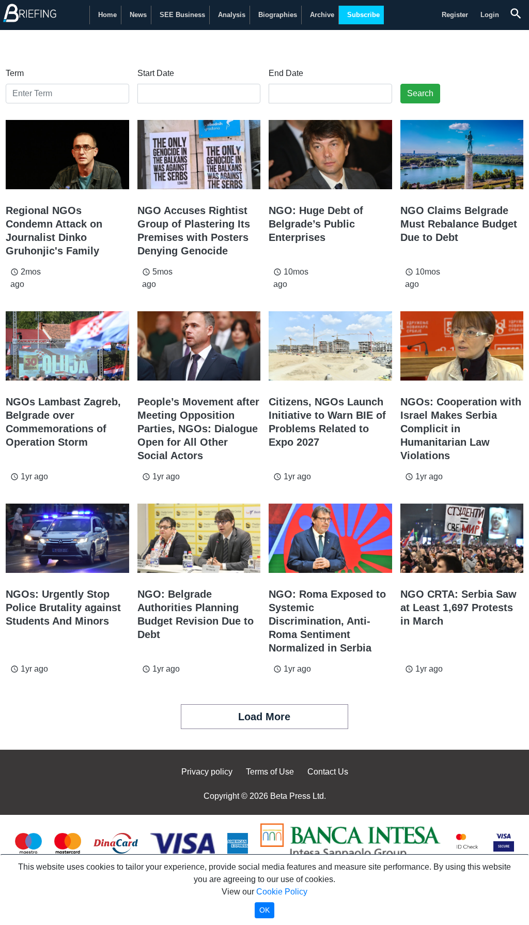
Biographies (277, 15)
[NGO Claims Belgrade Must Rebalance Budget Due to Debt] (462, 154)
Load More (264, 716)
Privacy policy (206, 771)
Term (15, 73)
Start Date (155, 73)
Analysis (231, 15)
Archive (322, 15)
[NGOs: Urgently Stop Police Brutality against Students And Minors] (67, 538)
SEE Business (182, 15)
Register (455, 15)
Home (107, 15)
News (138, 15)
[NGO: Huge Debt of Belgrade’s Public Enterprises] (330, 154)
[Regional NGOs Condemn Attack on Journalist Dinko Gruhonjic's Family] (67, 154)
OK (264, 910)
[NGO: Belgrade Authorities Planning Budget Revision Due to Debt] (199, 538)
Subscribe (363, 15)
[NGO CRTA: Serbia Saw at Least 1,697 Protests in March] (462, 538)
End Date (286, 73)
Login (489, 15)
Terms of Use (270, 771)
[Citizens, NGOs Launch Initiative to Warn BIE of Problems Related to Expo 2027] (330, 346)
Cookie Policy (281, 891)
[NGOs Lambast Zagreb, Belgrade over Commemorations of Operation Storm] (67, 346)
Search (420, 93)
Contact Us (327, 771)
